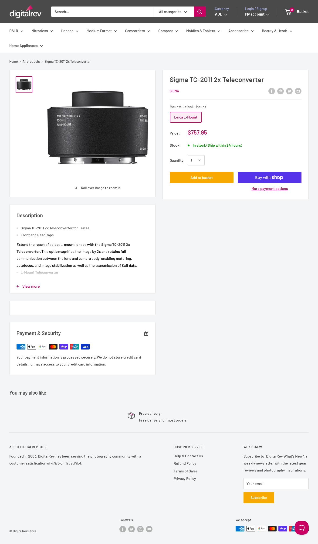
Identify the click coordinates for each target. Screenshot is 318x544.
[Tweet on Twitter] (289, 90)
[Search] (200, 12)
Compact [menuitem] (165, 30)
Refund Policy (185, 463)
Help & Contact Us (188, 456)
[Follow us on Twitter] (131, 529)
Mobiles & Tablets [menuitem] (200, 30)
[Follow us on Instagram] (140, 529)
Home (13, 61)
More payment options (269, 188)
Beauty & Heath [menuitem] (274, 30)
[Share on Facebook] (271, 90)
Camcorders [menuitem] (135, 30)
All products (31, 61)
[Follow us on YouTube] (149, 529)
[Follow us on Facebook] (122, 529)
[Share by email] (298, 90)
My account (255, 14)
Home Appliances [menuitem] (23, 45)
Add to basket (201, 177)
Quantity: (177, 160)
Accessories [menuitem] (238, 30)
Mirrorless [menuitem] (39, 30)
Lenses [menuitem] (67, 30)
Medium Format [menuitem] (99, 30)
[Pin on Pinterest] (280, 90)
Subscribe (258, 497)
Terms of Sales (186, 471)
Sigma (174, 91)
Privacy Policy (185, 478)
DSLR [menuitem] (13, 30)
